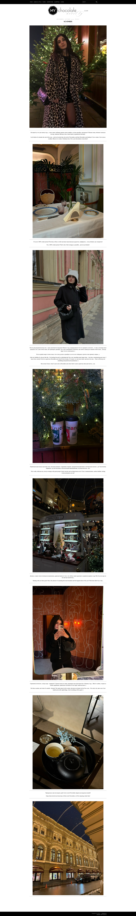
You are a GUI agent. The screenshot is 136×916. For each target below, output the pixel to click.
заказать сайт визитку (102, 914)
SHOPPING (57, 2)
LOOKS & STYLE (37, 2)
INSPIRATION (50, 2)
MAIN (31, 2)
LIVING (62, 2)
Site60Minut (104, 913)
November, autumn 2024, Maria (68, 19)
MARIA (44, 2)
